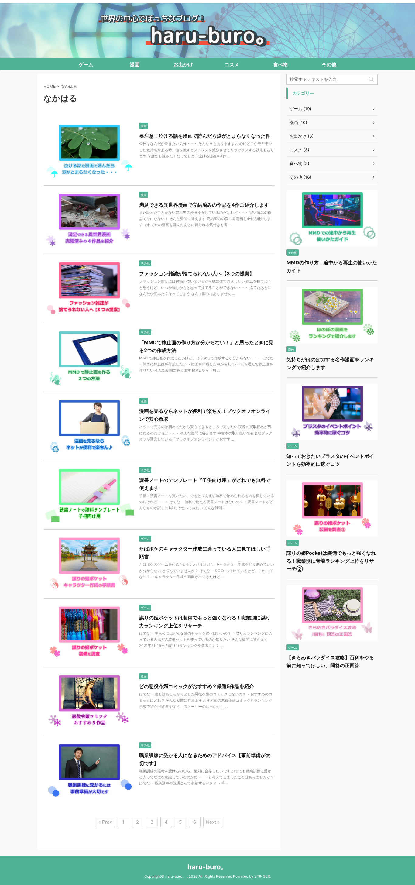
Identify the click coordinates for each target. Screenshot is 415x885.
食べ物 (280, 64)
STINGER (262, 876)
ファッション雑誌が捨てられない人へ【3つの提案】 (196, 273)
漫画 (134, 64)
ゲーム (86, 64)
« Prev (105, 822)
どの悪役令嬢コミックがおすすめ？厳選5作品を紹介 (196, 686)
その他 (329, 64)
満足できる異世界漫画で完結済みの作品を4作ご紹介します (204, 205)
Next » (213, 822)
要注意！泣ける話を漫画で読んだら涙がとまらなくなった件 (204, 136)
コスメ (232, 64)
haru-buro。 (207, 867)
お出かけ (183, 64)
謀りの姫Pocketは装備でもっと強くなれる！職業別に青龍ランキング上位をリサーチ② (331, 561)
